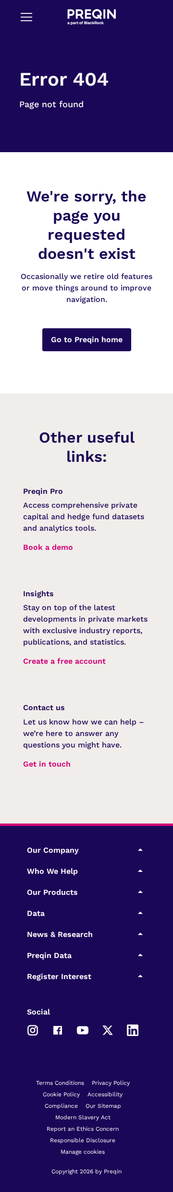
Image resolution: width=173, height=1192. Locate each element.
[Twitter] (107, 1029)
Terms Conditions (60, 1083)
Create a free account (64, 661)
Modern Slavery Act (83, 1117)
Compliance (61, 1106)
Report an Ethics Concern (83, 1128)
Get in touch (47, 764)
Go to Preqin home (87, 339)
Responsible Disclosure (82, 1140)
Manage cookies (83, 1151)
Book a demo (48, 547)
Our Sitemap (103, 1106)
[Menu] (26, 17)
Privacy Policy (111, 1083)
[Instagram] (32, 1029)
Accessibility (105, 1094)
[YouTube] (82, 1029)
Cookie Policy (61, 1094)
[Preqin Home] (91, 17)
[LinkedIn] (132, 1029)
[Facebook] (57, 1029)
